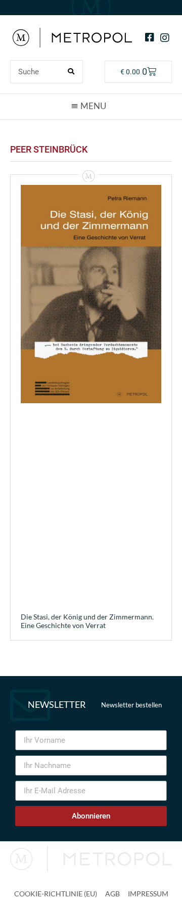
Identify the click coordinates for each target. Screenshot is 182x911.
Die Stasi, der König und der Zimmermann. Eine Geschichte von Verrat (87, 621)
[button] (91, 106)
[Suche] (70, 72)
